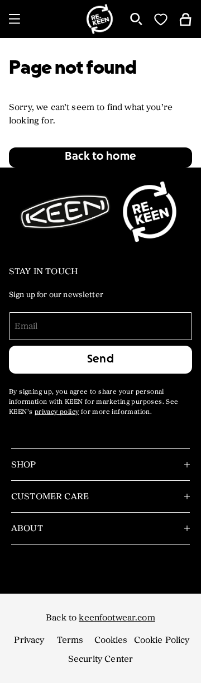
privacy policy (57, 412)
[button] (100, 157)
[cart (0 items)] (185, 19)
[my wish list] (161, 19)
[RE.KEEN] (99, 19)
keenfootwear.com (117, 617)
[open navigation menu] (14, 19)
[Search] (136, 19)
